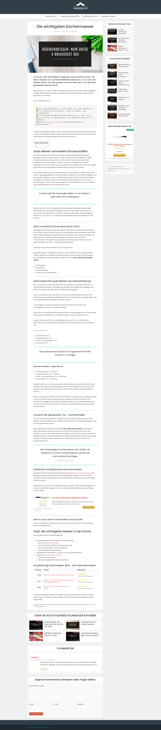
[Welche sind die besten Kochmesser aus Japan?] (113, 83)
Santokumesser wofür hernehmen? (123, 74)
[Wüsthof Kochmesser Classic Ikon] (113, 31)
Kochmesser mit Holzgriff (123, 98)
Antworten (44, 669)
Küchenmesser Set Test (90, 16)
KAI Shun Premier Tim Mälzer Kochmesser (123, 40)
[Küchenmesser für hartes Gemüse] (113, 66)
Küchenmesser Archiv (34, 727)
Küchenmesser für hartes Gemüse (88, 623)
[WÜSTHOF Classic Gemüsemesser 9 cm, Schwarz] (38, 587)
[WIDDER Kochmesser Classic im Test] (113, 48)
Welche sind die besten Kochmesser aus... (124, 83)
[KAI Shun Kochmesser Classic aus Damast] (42, 497)
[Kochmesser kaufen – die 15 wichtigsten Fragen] (113, 91)
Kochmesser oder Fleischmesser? (124, 115)
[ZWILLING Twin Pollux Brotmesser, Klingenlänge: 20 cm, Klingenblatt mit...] (38, 581)
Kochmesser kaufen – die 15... (123, 90)
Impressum (45, 727)
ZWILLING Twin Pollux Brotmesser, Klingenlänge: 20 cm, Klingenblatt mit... (59, 581)
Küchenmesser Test (47, 215)
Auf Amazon (90, 507)
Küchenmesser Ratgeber (108, 16)
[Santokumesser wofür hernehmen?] (113, 74)
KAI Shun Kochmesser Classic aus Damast (70, 498)
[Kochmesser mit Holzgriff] (113, 99)
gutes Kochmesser (51, 543)
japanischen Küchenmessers (80, 473)
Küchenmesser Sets (65, 461)
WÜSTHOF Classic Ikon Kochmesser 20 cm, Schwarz (120, 145)
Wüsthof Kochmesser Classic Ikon (122, 32)
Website (80, 704)
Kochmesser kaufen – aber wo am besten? (90, 634)
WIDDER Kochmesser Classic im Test (52, 634)
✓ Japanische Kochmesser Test (69, 16)
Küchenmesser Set (51, 122)
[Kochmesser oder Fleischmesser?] (113, 116)
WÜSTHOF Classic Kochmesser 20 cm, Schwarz (59, 575)
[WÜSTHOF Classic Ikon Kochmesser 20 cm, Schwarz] (119, 137)
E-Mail (56, 704)
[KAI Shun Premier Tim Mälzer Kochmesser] (113, 40)
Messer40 (34, 657)
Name (32, 704)
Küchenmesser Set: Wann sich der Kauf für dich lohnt (53, 624)
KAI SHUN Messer (46, 117)
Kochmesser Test (50, 16)
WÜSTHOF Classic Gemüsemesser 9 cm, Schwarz (57, 587)
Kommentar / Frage (36, 686)
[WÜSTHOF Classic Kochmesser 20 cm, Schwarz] (38, 575)
